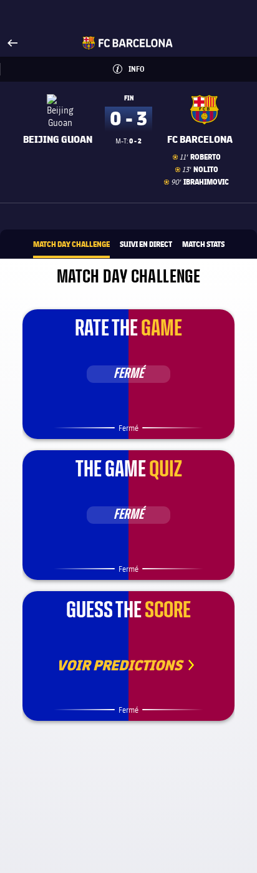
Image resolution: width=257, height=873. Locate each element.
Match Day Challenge (71, 244)
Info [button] (156, 69)
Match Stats (203, 244)
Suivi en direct (146, 244)
